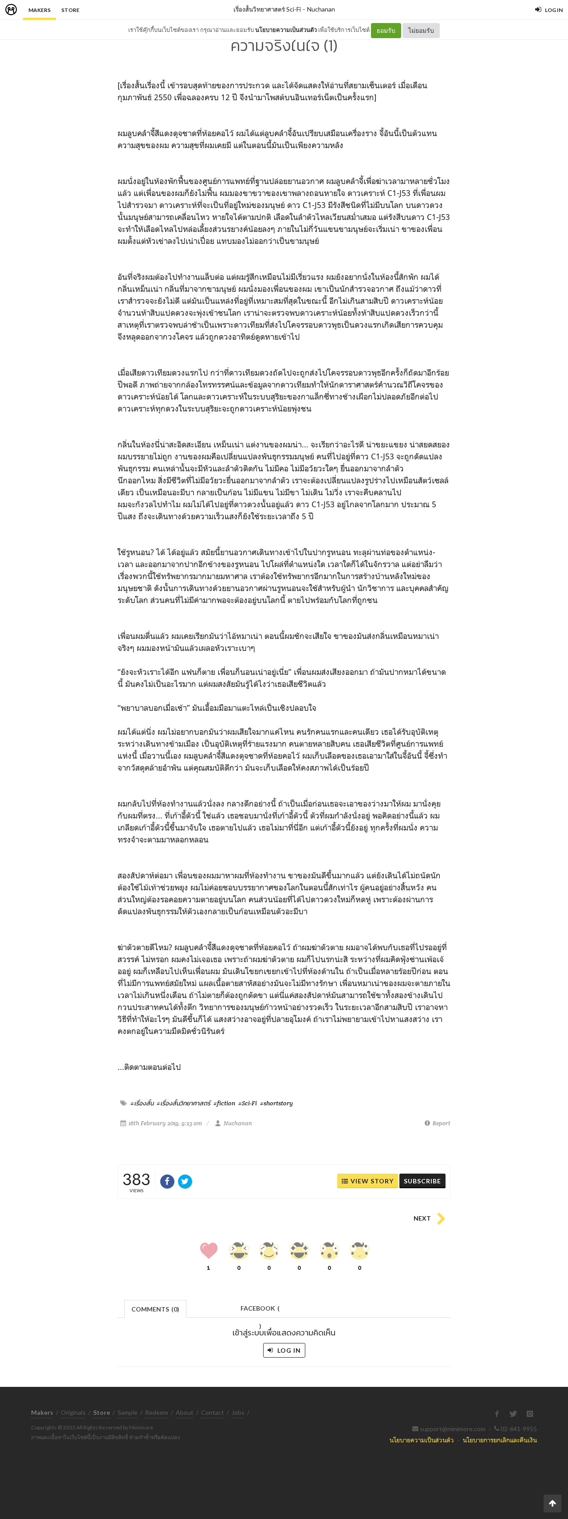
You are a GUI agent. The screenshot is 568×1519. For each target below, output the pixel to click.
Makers (39, 10)
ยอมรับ (386, 30)
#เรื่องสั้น (142, 1103)
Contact (212, 1412)
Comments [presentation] (155, 1309)
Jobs (238, 1412)
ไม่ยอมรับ (421, 30)
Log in (288, 1350)
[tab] (155, 1308)
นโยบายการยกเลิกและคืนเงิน (500, 1440)
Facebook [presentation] (260, 1310)
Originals (73, 1412)
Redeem (156, 1412)
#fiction (224, 1103)
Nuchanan (321, 9)
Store (70, 10)
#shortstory (276, 1103)
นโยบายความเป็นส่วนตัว (286, 29)
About (184, 1412)
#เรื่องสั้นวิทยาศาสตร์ (183, 1103)
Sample (128, 1412)
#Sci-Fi (247, 1103)
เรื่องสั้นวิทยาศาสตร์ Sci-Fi (267, 9)
